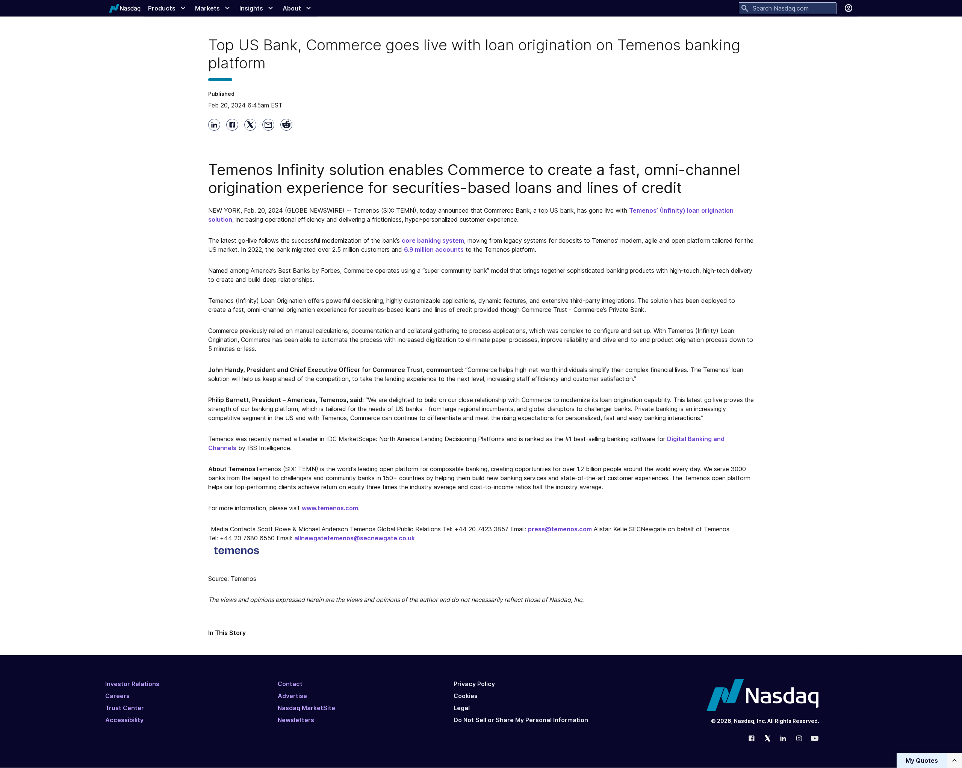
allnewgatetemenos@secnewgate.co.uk (354, 538)
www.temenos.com (330, 508)
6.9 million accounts (434, 249)
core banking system (433, 240)
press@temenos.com (560, 529)
